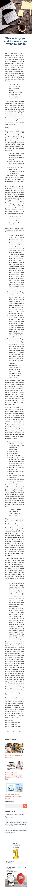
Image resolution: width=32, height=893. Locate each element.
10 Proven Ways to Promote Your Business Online (13, 797)
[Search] (25, 806)
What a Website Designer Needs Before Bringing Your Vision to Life (16, 823)
